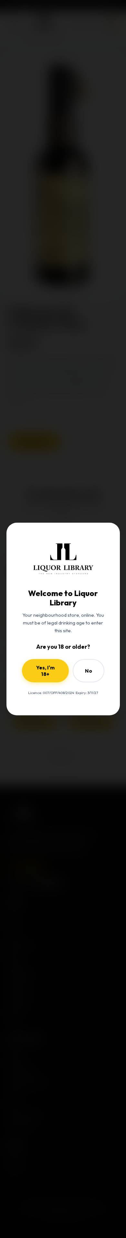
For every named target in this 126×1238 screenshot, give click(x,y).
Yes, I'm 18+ (45, 670)
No (88, 670)
